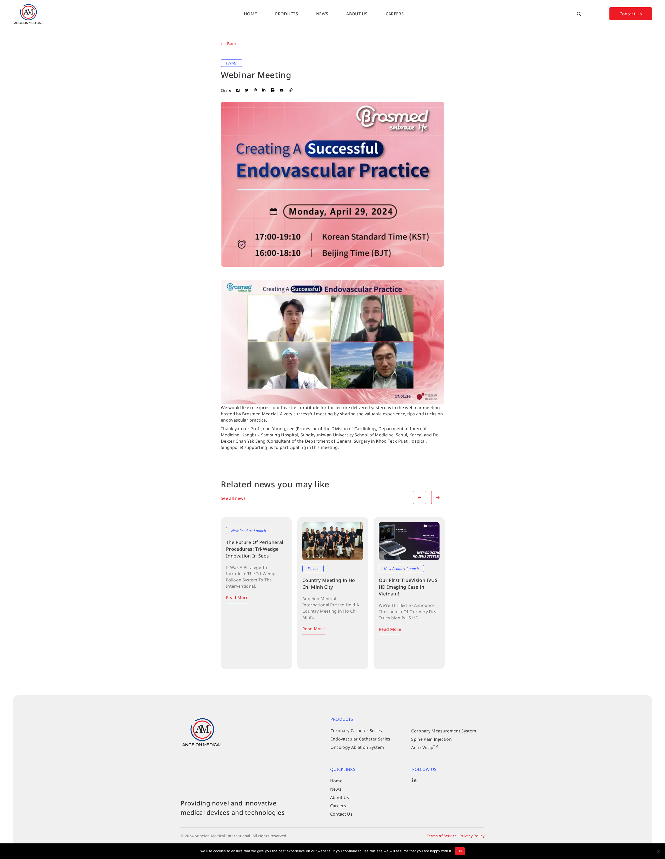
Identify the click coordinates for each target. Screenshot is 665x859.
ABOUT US (357, 14)
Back (232, 44)
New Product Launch (248, 530)
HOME (250, 14)
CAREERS (395, 14)
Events (231, 63)
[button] (579, 14)
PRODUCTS (286, 14)
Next (437, 497)
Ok (459, 851)
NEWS (322, 14)
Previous (419, 497)
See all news (233, 498)
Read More (237, 597)
